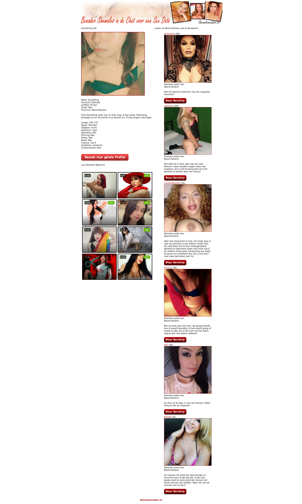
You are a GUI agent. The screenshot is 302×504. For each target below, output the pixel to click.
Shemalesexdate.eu (151, 500)
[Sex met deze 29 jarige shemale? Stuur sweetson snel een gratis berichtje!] (175, 180)
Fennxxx (168, 267)
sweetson (169, 106)
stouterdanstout (172, 183)
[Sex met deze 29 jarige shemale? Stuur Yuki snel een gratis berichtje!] (175, 414)
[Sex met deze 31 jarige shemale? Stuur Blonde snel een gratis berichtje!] (175, 493)
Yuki (166, 345)
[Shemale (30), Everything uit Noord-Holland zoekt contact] (113, 95)
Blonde (167, 417)
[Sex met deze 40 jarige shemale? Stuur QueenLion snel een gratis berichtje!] (175, 102)
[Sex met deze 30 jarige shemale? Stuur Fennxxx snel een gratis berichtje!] (175, 341)
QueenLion (169, 33)
